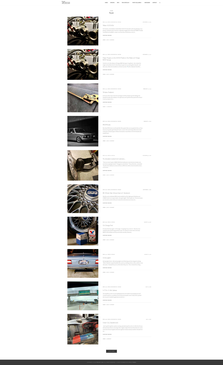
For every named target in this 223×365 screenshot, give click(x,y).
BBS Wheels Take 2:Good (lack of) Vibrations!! (116, 193)
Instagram (147, 2)
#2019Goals (106, 124)
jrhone (104, 74)
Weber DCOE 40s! (108, 25)
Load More (111, 351)
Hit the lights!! (107, 258)
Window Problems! (108, 92)
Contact (154, 2)
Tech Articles (125, 2)
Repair (109, 54)
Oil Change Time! (108, 225)
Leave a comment (110, 74)
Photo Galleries (136, 2)
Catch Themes (132, 362)
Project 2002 (100, 362)
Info (118, 2)
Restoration (114, 54)
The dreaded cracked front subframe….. (114, 159)
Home (106, 2)
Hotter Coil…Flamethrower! (110, 322)
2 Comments (109, 106)
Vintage (119, 54)
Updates (112, 2)
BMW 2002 (105, 54)
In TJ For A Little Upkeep (110, 290)
